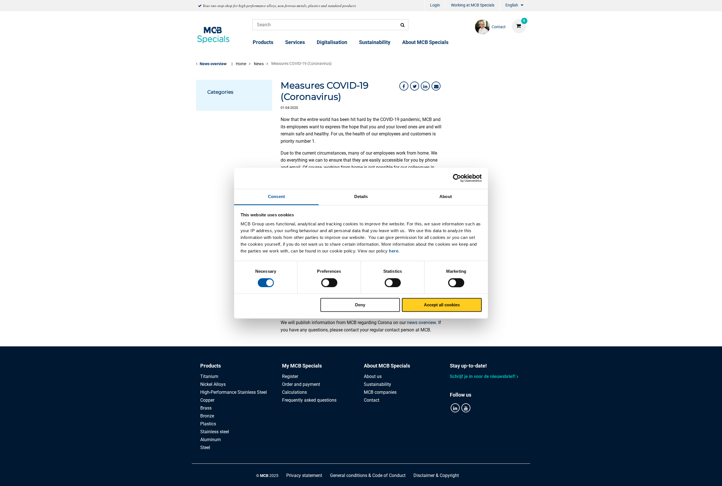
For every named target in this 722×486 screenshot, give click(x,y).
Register (290, 376)
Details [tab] (361, 196)
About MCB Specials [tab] (387, 366)
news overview (421, 322)
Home (241, 63)
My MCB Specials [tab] (302, 366)
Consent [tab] (276, 196)
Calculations (294, 392)
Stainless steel (214, 431)
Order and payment (301, 384)
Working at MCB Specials (472, 5)
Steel (205, 447)
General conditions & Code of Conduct (368, 475)
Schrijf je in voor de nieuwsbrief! (482, 376)
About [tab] (445, 196)
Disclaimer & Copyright (436, 475)
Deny (360, 305)
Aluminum (210, 439)
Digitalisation (332, 42)
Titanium (209, 376)
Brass (206, 408)
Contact (371, 400)
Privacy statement (304, 475)
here (393, 251)
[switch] (329, 282)
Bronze (207, 416)
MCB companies (380, 392)
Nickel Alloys (213, 384)
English (511, 5)
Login (435, 5)
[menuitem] (435, 6)
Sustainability (374, 42)
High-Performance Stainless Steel (233, 392)
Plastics (208, 423)
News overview (213, 63)
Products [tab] (210, 366)
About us (373, 376)
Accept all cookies (442, 305)
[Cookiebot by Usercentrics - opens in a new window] (457, 178)
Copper (207, 400)
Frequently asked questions (309, 400)
